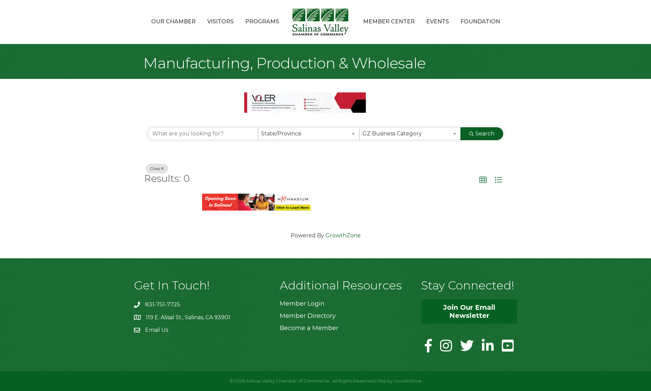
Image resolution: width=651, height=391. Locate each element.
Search (484, 133)
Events (437, 21)
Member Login (302, 303)
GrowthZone (343, 235)
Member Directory (308, 316)
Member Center (389, 21)
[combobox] (308, 133)
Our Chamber (173, 21)
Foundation (480, 21)
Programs (262, 21)
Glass (155, 168)
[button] (483, 180)
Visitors (220, 21)
